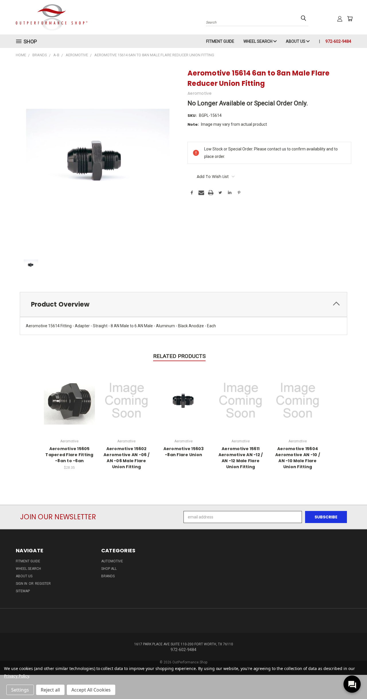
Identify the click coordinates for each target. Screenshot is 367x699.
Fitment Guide (220, 41)
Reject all (50, 690)
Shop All (109, 569)
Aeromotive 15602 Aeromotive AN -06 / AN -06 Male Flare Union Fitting (126, 458)
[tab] (183, 304)
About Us (296, 41)
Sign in (22, 584)
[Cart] (350, 19)
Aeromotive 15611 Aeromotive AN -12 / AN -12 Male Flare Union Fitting (240, 458)
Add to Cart (69, 399)
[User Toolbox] (340, 19)
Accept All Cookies (91, 690)
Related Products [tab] (179, 356)
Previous (352, 681)
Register (43, 584)
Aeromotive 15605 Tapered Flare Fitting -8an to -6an (69, 455)
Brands (108, 576)
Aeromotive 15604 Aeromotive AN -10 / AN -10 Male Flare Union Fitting (297, 458)
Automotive (112, 561)
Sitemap (23, 591)
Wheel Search (258, 41)
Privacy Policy (16, 676)
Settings (20, 690)
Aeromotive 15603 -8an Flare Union (183, 452)
